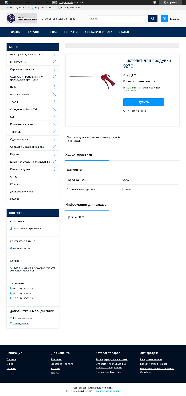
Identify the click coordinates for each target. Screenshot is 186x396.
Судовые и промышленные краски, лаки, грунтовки (26, 78)
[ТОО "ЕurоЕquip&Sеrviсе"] (22, 22)
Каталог (33, 32)
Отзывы (15, 184)
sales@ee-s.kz (21, 323)
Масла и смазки (19, 94)
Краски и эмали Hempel (153, 363)
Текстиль (15, 131)
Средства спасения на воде (27, 146)
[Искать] (152, 18)
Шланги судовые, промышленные (30, 161)
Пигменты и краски (21, 124)
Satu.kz (109, 388)
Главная (15, 32)
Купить (143, 102)
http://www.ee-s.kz (22, 318)
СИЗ (12, 116)
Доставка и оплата (98, 32)
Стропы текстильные (22, 69)
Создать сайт (66, 2)
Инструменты (18, 61)
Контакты (71, 32)
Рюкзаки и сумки (20, 169)
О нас (53, 32)
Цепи (13, 87)
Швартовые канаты (151, 359)
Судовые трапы (19, 139)
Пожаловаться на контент (107, 391)
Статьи (124, 32)
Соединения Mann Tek (23, 109)
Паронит (15, 154)
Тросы (14, 102)
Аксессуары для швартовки (26, 54)
